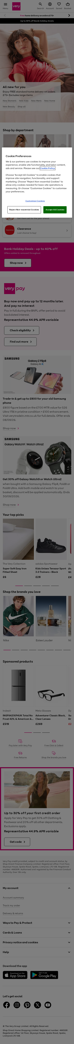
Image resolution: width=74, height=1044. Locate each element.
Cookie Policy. (47, 168)
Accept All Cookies (55, 209)
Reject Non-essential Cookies (24, 209)
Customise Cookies (35, 201)
